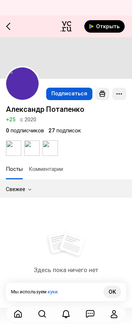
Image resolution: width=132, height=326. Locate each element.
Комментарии (46, 169)
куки (53, 291)
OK (112, 292)
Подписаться (69, 93)
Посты (14, 169)
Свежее (15, 189)
